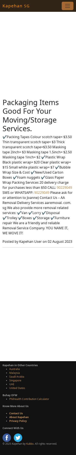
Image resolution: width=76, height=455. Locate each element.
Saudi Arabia (16, 376)
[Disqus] (38, 303)
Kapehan (16, 6)
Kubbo (30, 444)
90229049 (64, 187)
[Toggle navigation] (67, 6)
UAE (11, 384)
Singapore (15, 380)
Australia (14, 369)
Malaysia (14, 373)
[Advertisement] (38, 55)
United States (17, 388)
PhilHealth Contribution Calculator (29, 399)
